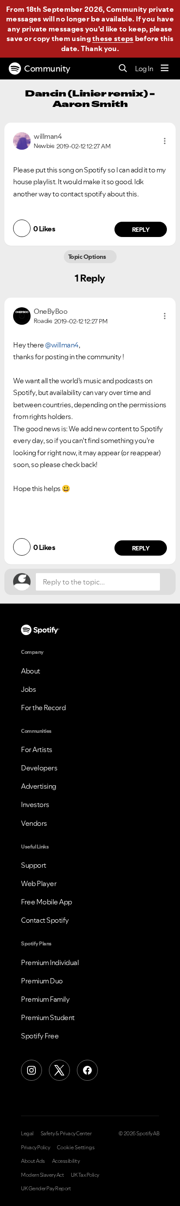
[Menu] (164, 68)
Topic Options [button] (88, 256)
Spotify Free (40, 1036)
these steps (112, 38)
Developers (39, 768)
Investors (35, 804)
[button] (164, 141)
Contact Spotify (45, 920)
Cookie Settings (76, 1147)
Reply (141, 229)
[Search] (123, 69)
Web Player (38, 883)
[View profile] (22, 140)
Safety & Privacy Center (66, 1133)
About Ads (33, 1161)
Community (47, 68)
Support (33, 865)
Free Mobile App (46, 902)
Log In (144, 68)
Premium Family (45, 999)
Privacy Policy (35, 1147)
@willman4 (62, 345)
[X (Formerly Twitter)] (59, 1070)
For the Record (43, 707)
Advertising (38, 786)
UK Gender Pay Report (46, 1188)
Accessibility (66, 1161)
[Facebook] (87, 1070)
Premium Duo (42, 981)
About (30, 671)
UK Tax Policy (85, 1175)
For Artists (36, 749)
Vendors (34, 823)
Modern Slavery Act (42, 1175)
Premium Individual (50, 962)
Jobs (28, 689)
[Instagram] (31, 1070)
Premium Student (48, 1017)
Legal (27, 1133)
